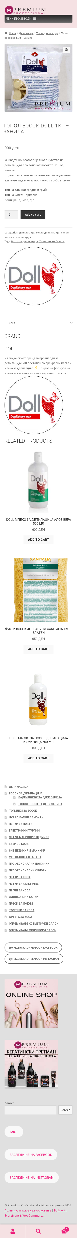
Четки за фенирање (23, 883)
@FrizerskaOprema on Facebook (33, 947)
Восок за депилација (24, 241)
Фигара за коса (20, 917)
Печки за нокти (21, 823)
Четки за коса (19, 877)
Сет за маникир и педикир (29, 837)
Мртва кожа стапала (25, 857)
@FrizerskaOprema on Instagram (34, 959)
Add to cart (33, 214)
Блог (14, 1131)
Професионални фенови (28, 870)
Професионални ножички (29, 863)
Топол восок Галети (52, 241)
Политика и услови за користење (28, 1210)
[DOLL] (34, 276)
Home (12, 33)
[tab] (39, 323)
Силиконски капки (23, 897)
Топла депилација (47, 33)
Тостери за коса (21, 910)
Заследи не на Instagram (32, 1177)
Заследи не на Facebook (31, 1154)
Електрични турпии (24, 830)
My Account (13, 1231)
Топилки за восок (23, 810)
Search (9, 1103)
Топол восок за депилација (40, 804)
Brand (10, 323)
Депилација (26, 33)
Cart (59, 1228)
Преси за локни (21, 903)
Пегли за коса (19, 890)
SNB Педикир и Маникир (27, 850)
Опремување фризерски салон (32, 930)
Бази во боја (18, 843)
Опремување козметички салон (33, 923)
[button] (18, 19)
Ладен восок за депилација (40, 797)
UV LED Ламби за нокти (26, 817)
